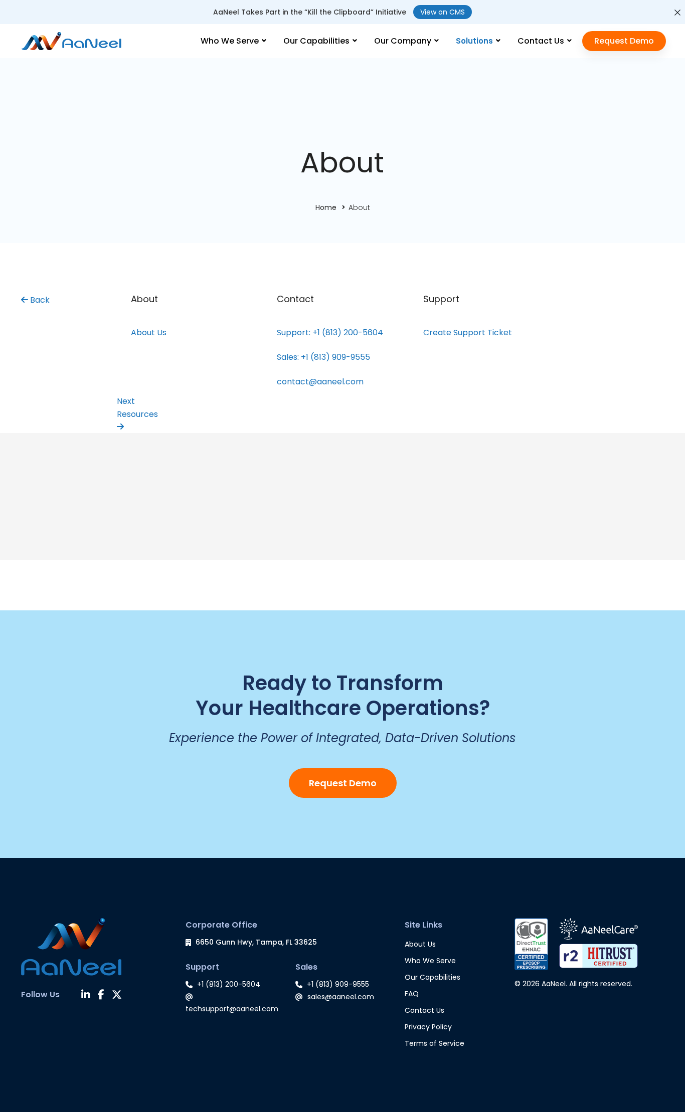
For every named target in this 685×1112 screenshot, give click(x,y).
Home (325, 207)
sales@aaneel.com (340, 997)
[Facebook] (101, 996)
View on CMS (442, 12)
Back (39, 300)
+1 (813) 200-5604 (228, 984)
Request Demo (343, 783)
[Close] (677, 12)
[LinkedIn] (85, 996)
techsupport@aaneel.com (232, 1009)
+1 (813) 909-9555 (338, 984)
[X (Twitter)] (117, 996)
